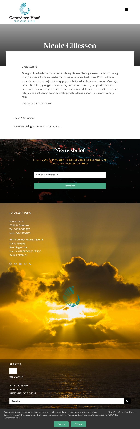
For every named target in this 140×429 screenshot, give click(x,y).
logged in (33, 126)
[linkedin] (20, 264)
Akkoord (61, 424)
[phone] (30, 264)
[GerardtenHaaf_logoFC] (24, 4)
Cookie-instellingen (127, 412)
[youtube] (15, 264)
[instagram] (10, 264)
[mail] (25, 264)
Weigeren (78, 424)
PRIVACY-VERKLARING (113, 413)
